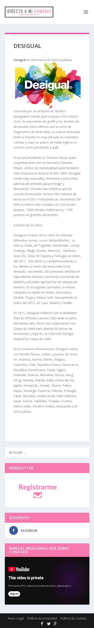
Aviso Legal (16, 618)
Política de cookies (73, 618)
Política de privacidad (42, 618)
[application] (47, 581)
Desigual (20, 60)
